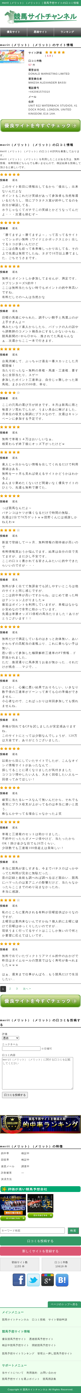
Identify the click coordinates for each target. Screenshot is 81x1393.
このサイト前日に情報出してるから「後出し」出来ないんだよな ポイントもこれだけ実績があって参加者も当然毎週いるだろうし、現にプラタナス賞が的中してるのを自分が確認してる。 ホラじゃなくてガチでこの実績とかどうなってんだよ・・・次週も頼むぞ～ (40, 200)
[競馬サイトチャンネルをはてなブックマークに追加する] (62, 1284)
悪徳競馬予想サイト (41, 1339)
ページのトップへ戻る (64, 1304)
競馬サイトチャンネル (15, 1319)
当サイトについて (13, 1372)
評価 (4, 1034)
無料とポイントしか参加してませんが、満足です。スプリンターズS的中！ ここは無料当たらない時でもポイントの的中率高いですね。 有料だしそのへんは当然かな (40, 288)
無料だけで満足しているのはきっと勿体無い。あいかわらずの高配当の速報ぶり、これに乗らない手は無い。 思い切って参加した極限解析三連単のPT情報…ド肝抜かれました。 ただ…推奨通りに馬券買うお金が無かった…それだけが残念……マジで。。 (40, 652)
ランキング (67, 31)
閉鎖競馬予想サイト (44, 1345)
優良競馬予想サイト (14, 1339)
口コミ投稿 (38, 1319)
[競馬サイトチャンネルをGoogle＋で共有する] (47, 1284)
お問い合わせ (48, 1372)
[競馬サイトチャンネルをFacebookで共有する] (19, 1284)
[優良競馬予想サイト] (40, 129)
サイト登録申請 (57, 1319)
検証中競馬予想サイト (15, 1345)
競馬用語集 (49, 1378)
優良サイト (13, 31)
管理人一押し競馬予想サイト (54, 1353)
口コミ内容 (9, 1055)
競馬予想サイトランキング (18, 1353)
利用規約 (32, 1372)
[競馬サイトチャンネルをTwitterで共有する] (33, 1284)
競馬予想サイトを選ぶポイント (21, 1378)
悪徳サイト (40, 31)
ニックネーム (10, 1044)
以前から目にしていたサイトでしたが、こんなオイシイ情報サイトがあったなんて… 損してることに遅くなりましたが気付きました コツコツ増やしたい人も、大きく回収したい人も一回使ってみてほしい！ (40, 770)
